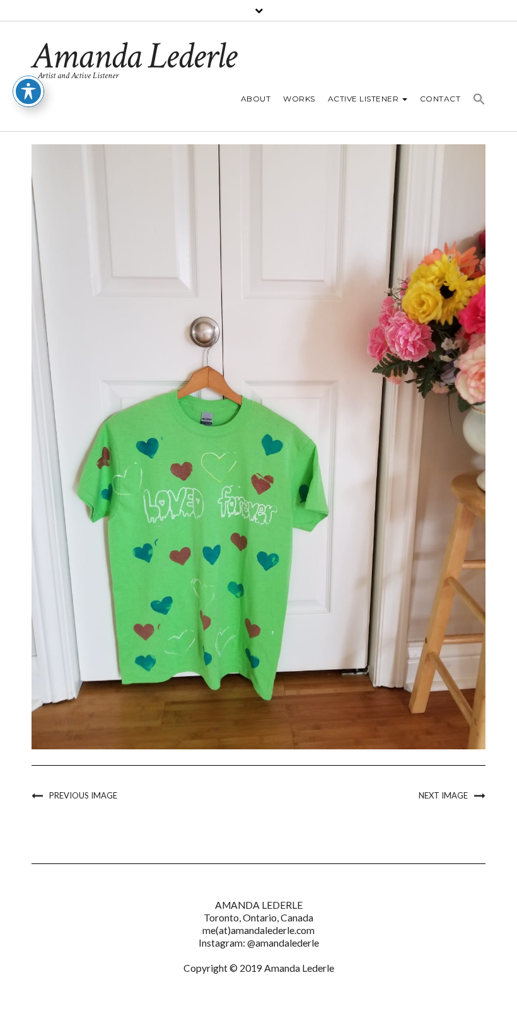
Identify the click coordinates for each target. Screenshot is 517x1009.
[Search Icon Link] (476, 100)
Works (299, 98)
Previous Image (83, 795)
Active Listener (364, 98)
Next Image (443, 795)
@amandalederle (283, 942)
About (256, 98)
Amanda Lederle (134, 56)
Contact (440, 98)
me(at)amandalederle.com (258, 930)
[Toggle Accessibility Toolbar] (28, 91)
